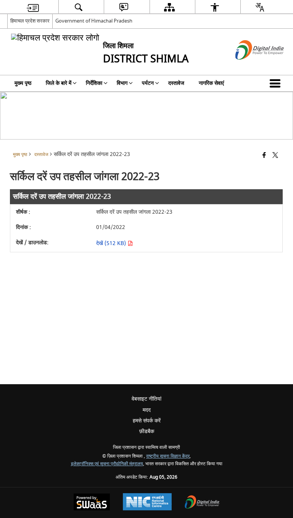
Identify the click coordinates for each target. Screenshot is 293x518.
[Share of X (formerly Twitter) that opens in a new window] (275, 156)
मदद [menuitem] (147, 410)
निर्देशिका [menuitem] (94, 83)
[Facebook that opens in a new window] (264, 156)
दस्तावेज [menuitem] (176, 83)
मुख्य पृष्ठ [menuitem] (22, 83)
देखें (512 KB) (111, 243)
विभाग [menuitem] (122, 83)
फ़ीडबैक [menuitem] (146, 431)
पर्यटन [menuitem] (148, 83)
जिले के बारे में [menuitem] (58, 83)
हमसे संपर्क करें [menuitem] (147, 421)
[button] (276, 83)
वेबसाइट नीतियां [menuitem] (146, 399)
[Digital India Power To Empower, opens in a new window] (202, 503)
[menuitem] (33, 7)
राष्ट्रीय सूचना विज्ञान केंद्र (168, 456)
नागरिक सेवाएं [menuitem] (211, 83)
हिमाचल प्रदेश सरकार (30, 20)
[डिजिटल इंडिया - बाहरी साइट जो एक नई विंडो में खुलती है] (250, 66)
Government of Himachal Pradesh (93, 20)
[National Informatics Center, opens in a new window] (147, 502)
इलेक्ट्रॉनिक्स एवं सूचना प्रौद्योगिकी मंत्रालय (107, 464)
